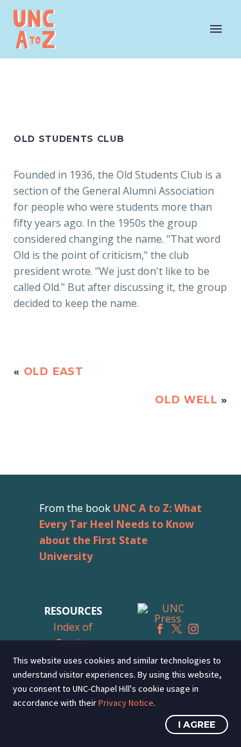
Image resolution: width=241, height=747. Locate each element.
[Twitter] (177, 629)
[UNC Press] (168, 613)
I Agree (196, 724)
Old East (54, 371)
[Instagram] (193, 629)
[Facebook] (160, 629)
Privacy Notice (126, 702)
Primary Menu (216, 29)
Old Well (186, 400)
